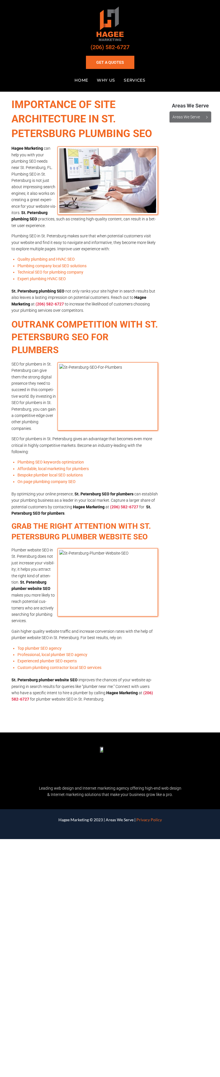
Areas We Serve (119, 819)
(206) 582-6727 (110, 47)
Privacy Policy (149, 819)
